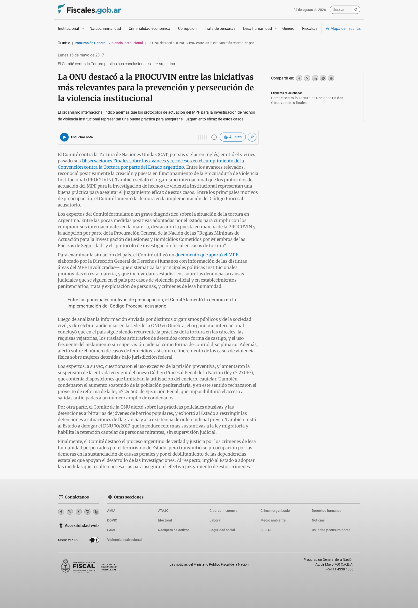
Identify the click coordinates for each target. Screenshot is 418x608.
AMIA (111, 511)
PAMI (111, 530)
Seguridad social (222, 530)
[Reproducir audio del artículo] (64, 137)
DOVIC (112, 520)
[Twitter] (70, 512)
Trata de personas (220, 28)
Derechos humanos (326, 511)
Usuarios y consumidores (331, 530)
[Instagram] (87, 512)
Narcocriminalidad (105, 28)
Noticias (318, 520)
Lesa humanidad (257, 28)
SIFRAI (266, 530)
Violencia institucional (124, 540)
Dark (94, 541)
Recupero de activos (173, 530)
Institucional (68, 28)
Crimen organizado (275, 511)
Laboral (215, 520)
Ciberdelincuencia (223, 511)
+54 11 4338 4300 (339, 569)
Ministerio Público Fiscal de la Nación (221, 564)
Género (288, 28)
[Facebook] (61, 512)
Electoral (165, 520)
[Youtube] (79, 512)
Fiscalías (309, 28)
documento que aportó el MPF (206, 255)
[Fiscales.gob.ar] (89, 10)
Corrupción (187, 28)
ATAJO (163, 511)
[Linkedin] (96, 512)
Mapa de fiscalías (345, 28)
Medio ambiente (273, 520)
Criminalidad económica (149, 28)
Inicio (66, 43)
